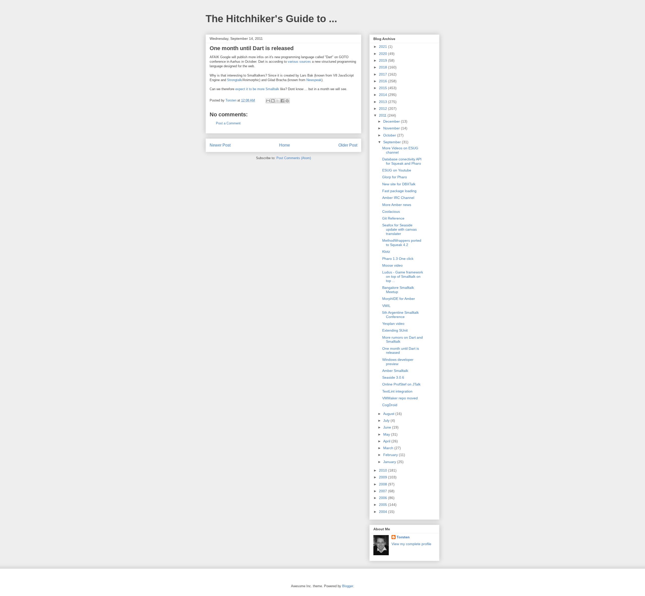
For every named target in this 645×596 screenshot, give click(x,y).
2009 (383, 477)
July (387, 420)
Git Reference (393, 218)
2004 (383, 512)
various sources (299, 61)
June (387, 427)
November (392, 128)
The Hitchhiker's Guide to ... (271, 18)
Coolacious (391, 211)
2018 (383, 67)
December (392, 121)
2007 (383, 491)
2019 (383, 60)
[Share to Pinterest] (287, 100)
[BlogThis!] (272, 100)
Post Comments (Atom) (293, 158)
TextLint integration (397, 391)
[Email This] (268, 100)
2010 (383, 470)
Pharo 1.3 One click (397, 259)
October (390, 135)
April (387, 441)
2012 (383, 109)
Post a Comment (228, 123)
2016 (383, 81)
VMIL (386, 306)
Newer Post (220, 145)
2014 (383, 95)
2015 (383, 88)
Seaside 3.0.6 (393, 377)
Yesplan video (393, 324)
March (388, 448)
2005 (383, 505)
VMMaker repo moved (400, 398)
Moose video (392, 265)
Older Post (347, 145)
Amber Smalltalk (395, 371)
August (389, 414)
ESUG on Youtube (396, 170)
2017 (383, 74)
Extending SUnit (395, 330)
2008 (383, 484)
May (387, 434)
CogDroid (389, 405)
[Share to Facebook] (282, 100)
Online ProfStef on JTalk (401, 384)
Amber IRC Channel (398, 198)
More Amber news (396, 205)
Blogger (347, 586)
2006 (383, 498)
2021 (383, 47)
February (391, 455)
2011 (383, 115)
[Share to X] (277, 100)
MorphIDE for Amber (398, 299)
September (392, 142)
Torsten (403, 537)
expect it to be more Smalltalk (257, 89)
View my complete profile (411, 544)
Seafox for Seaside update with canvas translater (399, 229)
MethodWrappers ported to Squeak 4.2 (401, 242)
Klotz (386, 252)
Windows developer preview (397, 362)
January (390, 462)
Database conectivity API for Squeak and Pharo (402, 161)
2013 (383, 102)
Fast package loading (399, 191)
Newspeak (313, 80)
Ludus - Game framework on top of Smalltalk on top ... (402, 276)
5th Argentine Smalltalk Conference (400, 314)
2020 (383, 54)
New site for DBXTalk (398, 184)
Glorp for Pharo (394, 177)
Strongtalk (234, 80)
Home (284, 145)
